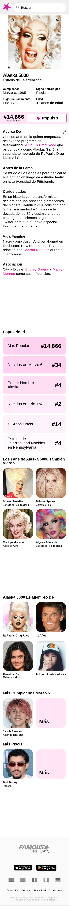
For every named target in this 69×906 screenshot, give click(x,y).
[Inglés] (11, 880)
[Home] (34, 848)
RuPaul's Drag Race (40, 145)
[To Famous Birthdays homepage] (6, 7)
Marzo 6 (9, 92)
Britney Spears (37, 269)
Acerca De (12, 891)
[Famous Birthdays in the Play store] (46, 868)
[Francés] (34, 880)
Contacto (26, 891)
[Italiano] (46, 880)
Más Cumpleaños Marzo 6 (26, 693)
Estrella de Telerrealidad (22, 80)
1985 (22, 92)
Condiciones (55, 891)
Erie (6, 103)
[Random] (57, 20)
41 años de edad (49, 103)
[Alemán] (58, 880)
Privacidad (40, 891)
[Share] (12, 20)
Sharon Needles (36, 250)
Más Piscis (12, 744)
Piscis (41, 92)
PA (13, 103)
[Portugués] (22, 880)
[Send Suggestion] (65, 133)
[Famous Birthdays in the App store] (23, 868)
